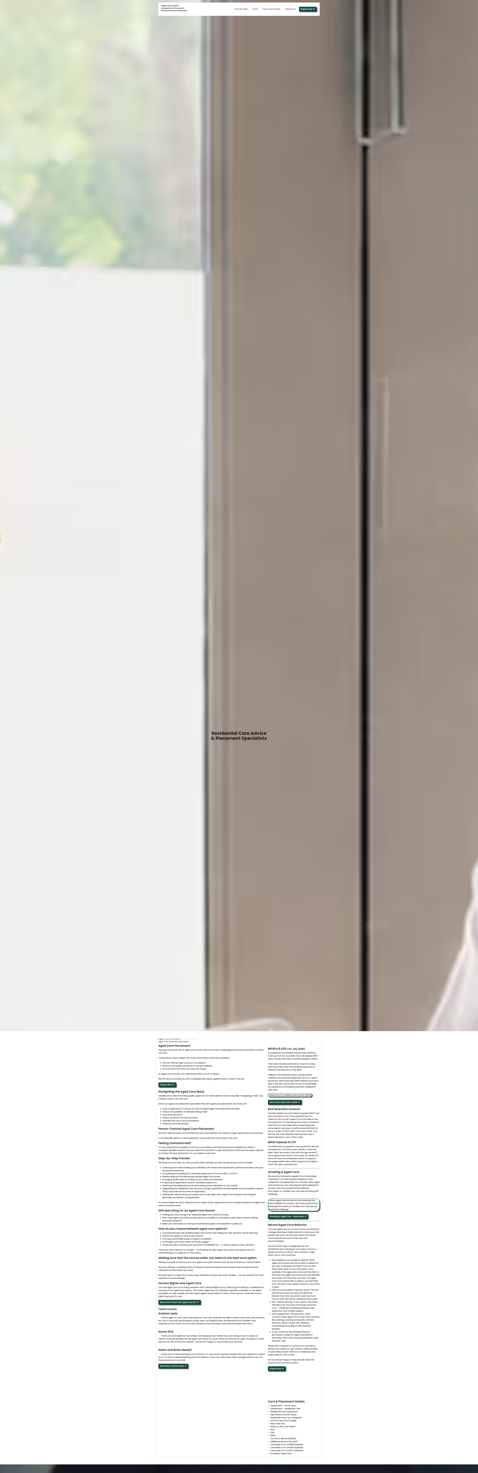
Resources (290, 9)
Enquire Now (306, 9)
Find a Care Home (272, 9)
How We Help (241, 9)
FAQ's (255, 9)
